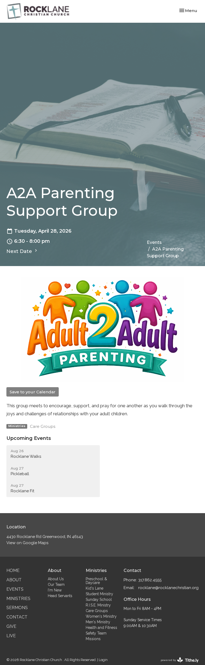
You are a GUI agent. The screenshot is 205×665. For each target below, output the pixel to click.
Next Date (19, 251)
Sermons (17, 607)
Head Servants (60, 596)
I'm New (55, 590)
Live (11, 635)
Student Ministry (99, 594)
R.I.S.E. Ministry (98, 605)
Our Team (56, 584)
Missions (93, 639)
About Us (56, 579)
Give (11, 626)
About (14, 579)
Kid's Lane (94, 588)
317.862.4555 (149, 580)
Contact (16, 617)
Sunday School (99, 599)
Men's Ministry (98, 622)
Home (12, 570)
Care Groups (42, 426)
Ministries (18, 598)
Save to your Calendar (33, 391)
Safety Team (96, 633)
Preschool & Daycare (96, 581)
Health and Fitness (101, 627)
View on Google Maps (27, 542)
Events (154, 242)
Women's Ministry (101, 616)
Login (103, 660)
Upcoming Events (28, 438)
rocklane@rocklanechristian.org (168, 587)
